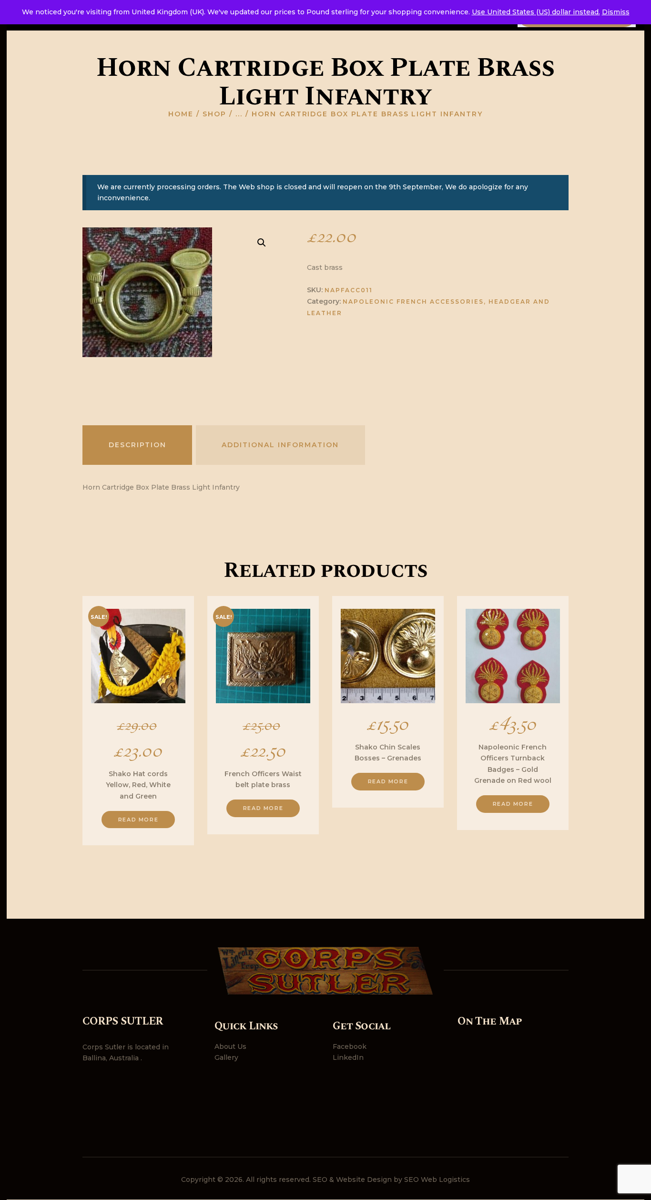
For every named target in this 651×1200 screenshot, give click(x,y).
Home (180, 114)
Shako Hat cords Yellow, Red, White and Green (138, 784)
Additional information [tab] (280, 445)
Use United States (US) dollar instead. (536, 12)
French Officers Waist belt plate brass (263, 779)
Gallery (226, 1057)
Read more (138, 819)
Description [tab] (137, 445)
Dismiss (616, 12)
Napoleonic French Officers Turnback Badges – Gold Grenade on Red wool (512, 764)
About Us (230, 1046)
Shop (214, 114)
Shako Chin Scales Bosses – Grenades (388, 752)
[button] (261, 242)
